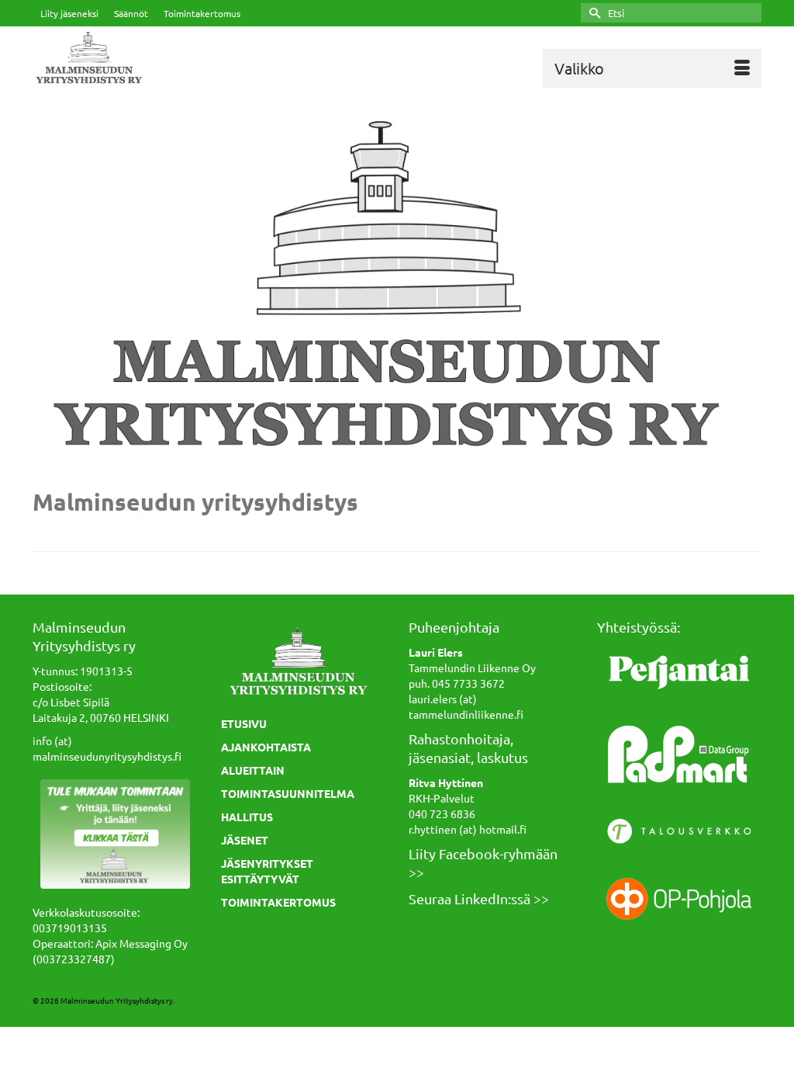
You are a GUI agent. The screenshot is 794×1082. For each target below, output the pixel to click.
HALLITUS (247, 817)
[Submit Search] (592, 13)
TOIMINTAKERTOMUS (278, 902)
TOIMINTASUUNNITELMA (287, 793)
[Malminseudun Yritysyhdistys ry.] (146, 59)
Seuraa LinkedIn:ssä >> (479, 898)
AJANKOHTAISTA (266, 747)
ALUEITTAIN (253, 770)
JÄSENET (244, 840)
